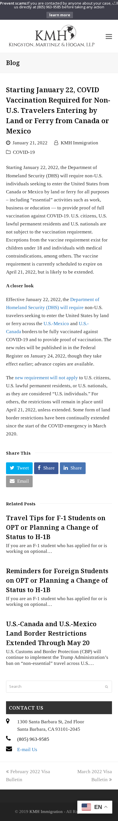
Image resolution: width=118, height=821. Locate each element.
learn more (59, 14)
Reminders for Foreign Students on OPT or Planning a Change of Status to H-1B (57, 580)
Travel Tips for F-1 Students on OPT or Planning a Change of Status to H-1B (55, 527)
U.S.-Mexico (56, 323)
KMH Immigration (79, 143)
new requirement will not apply (46, 377)
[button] (19, 468)
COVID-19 (24, 152)
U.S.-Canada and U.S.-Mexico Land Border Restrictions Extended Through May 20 (51, 633)
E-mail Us (27, 749)
